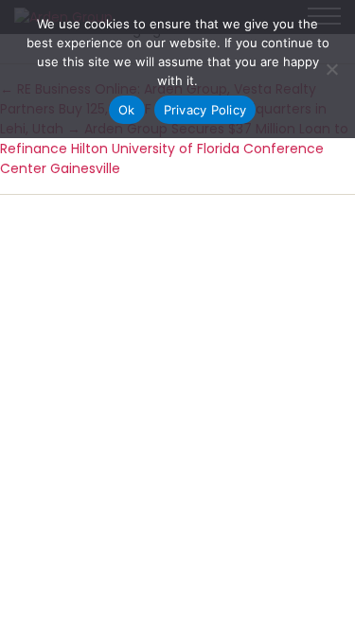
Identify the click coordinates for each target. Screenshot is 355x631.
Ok (126, 109)
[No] (331, 69)
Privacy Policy (205, 109)
